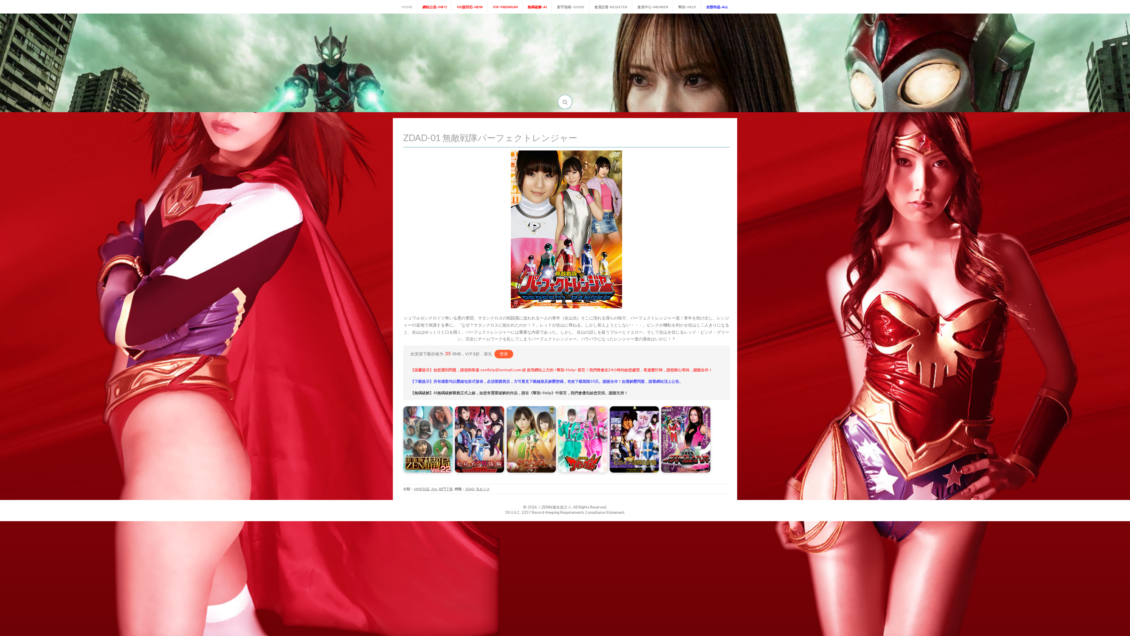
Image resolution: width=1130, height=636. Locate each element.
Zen (434, 489)
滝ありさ (483, 489)
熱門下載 (446, 489)
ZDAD (469, 489)
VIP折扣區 (422, 489)
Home (407, 7)
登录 (504, 353)
